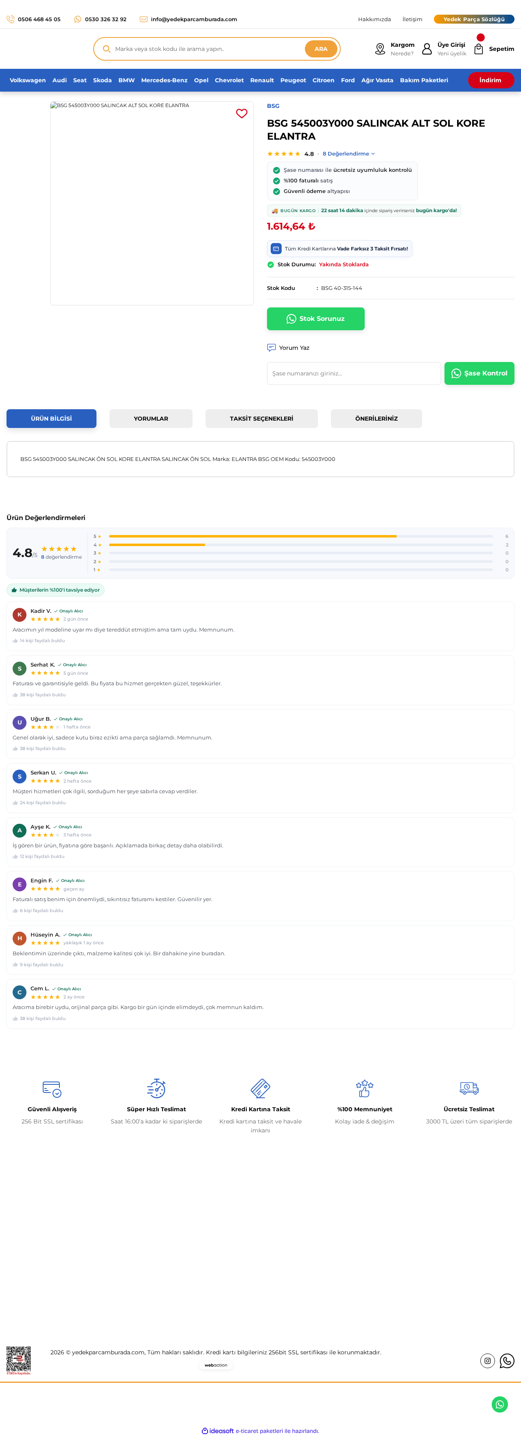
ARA (321, 49)
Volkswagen (284, 1237)
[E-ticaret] (259, 1431)
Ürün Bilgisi (51, 418)
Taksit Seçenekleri (261, 418)
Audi (273, 1271)
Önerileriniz (376, 418)
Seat (273, 1288)
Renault (278, 1220)
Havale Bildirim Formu (169, 1271)
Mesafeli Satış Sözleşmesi (433, 1220)
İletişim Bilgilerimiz (165, 1237)
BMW (275, 1254)
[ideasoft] (217, 1431)
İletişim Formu (158, 1254)
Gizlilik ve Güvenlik (424, 1237)
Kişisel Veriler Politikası (430, 1271)
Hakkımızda (153, 1220)
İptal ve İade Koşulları (427, 1254)
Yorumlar (151, 418)
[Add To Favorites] (241, 113)
